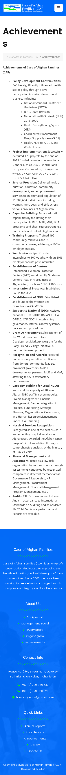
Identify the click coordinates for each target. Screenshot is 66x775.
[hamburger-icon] (58, 8)
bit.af (42, 769)
